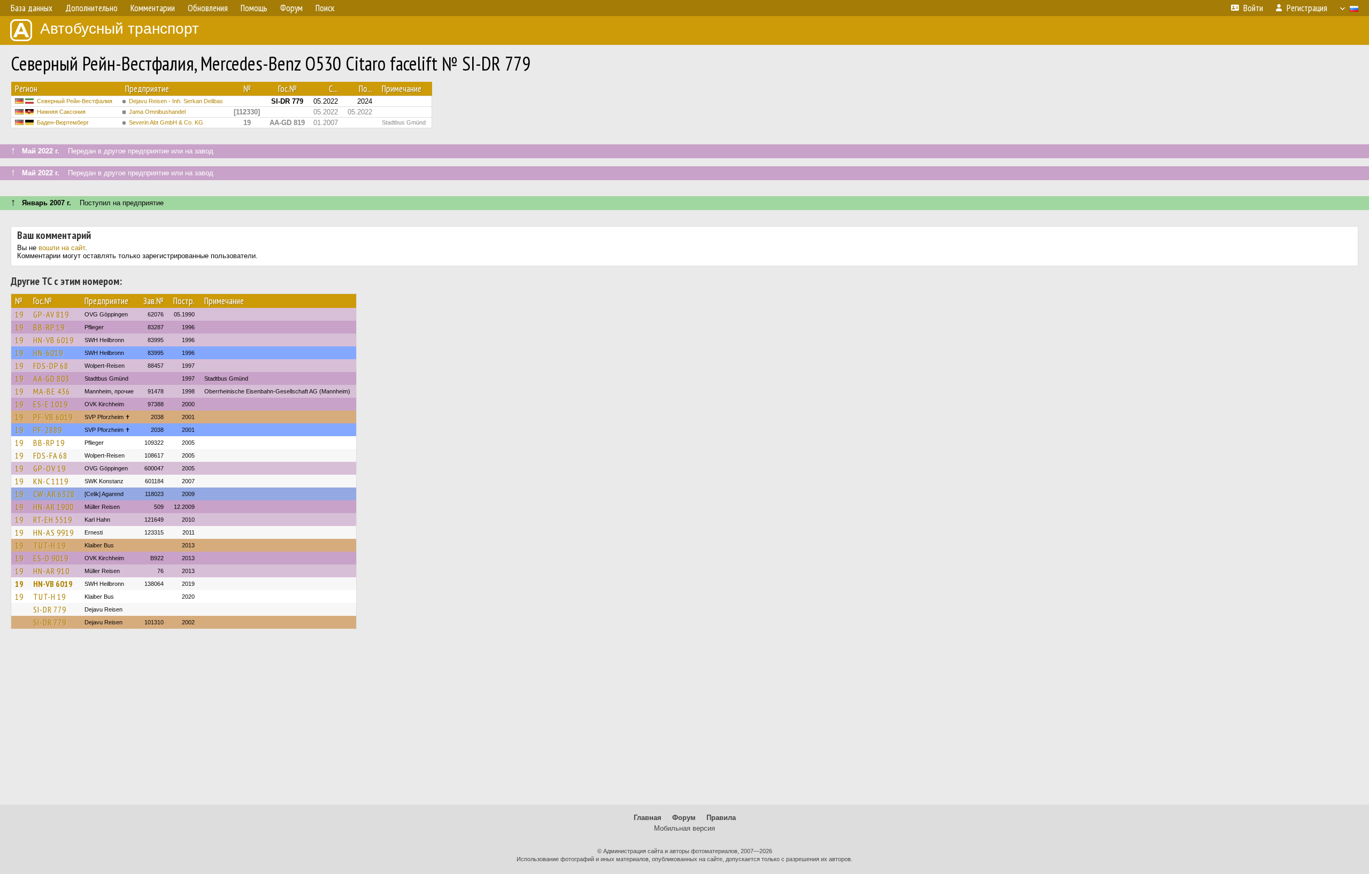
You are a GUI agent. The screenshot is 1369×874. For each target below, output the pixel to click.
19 (19, 314)
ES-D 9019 (50, 558)
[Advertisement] (684, 721)
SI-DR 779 (49, 609)
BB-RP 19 (49, 327)
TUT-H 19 (49, 545)
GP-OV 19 (49, 468)
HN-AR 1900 (53, 506)
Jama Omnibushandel (157, 112)
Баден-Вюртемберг (63, 122)
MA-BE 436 (51, 391)
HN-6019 (48, 352)
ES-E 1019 (50, 404)
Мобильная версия (684, 828)
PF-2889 (47, 429)
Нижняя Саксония (61, 112)
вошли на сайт (62, 248)
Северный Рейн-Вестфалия (74, 101)
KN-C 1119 (50, 481)
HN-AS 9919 (53, 532)
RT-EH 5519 (52, 519)
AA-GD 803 (51, 378)
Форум (684, 818)
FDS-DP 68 (50, 365)
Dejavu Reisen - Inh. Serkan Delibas (176, 101)
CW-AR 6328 (54, 494)
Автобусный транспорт (119, 28)
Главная (648, 818)
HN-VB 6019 (53, 340)
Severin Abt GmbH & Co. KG (166, 122)
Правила (721, 818)
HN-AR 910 (51, 571)
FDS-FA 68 (50, 455)
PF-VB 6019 (53, 417)
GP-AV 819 (51, 314)
